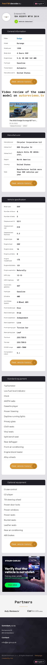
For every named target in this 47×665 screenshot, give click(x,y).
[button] (39, 3)
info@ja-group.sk (9, 642)
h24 (11, 658)
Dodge (19, 38)
